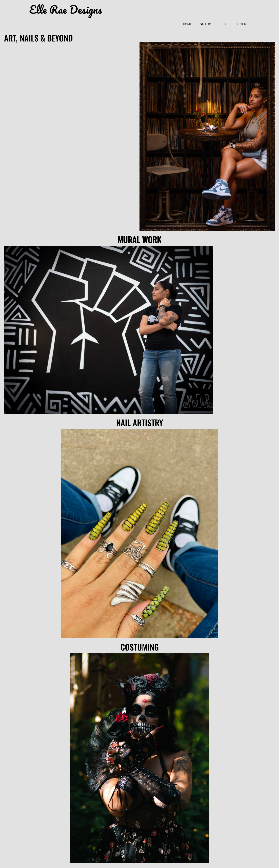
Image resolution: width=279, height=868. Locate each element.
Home (187, 24)
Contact (242, 24)
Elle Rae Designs (65, 9)
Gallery (206, 24)
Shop (223, 24)
